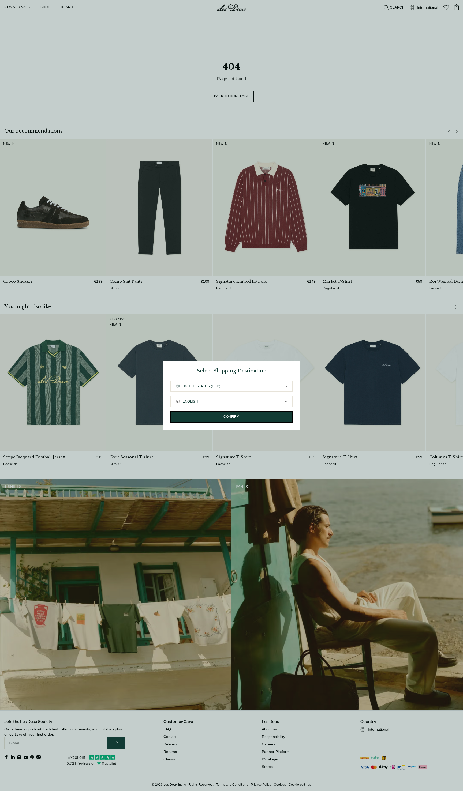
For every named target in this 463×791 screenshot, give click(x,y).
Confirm (231, 417)
